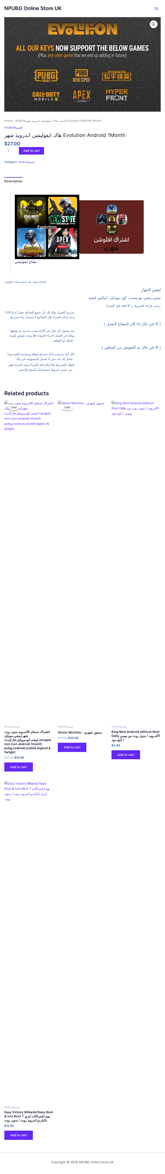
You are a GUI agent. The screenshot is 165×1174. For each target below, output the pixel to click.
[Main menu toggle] (156, 8)
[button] (153, 24)
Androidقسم (13, 127)
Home (8, 120)
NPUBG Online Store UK (33, 8)
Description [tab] (13, 181)
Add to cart (31, 151)
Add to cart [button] (18, 767)
